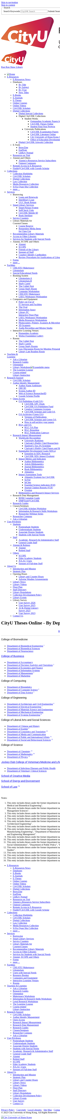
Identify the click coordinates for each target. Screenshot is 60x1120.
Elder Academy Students (30, 558)
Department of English (17, 729)
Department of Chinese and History (23, 726)
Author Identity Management (26, 383)
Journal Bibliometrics (34, 466)
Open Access (19, 398)
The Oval (23, 307)
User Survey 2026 (27, 603)
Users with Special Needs (24, 972)
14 (34, 753)
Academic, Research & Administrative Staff (39, 540)
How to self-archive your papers (39, 422)
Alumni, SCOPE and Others (26, 957)
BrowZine (23, 147)
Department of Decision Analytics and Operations (30, 665)
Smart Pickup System (28, 207)
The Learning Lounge (23, 370)
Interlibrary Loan (26, 200)
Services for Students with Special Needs (32, 239)
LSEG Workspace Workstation (33, 296)
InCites (27, 482)
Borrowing (18, 936)
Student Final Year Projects (42, 126)
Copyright (21, 1110)
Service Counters (21, 218)
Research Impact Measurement (27, 435)
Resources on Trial (21, 155)
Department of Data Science (20, 692)
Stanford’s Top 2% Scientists (37, 446)
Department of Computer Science (22, 690)
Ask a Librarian (20, 359)
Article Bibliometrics (34, 464)
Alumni (22, 244)
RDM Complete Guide (29, 498)
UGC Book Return (27, 202)
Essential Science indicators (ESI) (39, 485)
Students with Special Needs (32, 534)
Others (16, 553)
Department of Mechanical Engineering (25, 712)
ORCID (22, 388)
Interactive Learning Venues (26, 980)
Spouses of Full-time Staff (31, 563)
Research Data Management (26, 1025)
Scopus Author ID (27, 391)
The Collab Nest (26, 286)
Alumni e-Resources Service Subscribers (37, 160)
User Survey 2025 (27, 605)
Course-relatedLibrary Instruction (21, 373)
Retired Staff (24, 550)
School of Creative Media (15, 775)
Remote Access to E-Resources (27, 166)
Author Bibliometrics (34, 461)
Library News (19, 582)
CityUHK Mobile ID (28, 213)
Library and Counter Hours (31, 576)
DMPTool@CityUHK (29, 500)
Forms (16, 260)
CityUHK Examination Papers (44, 132)
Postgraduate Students (29, 527)
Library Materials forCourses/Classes (22, 945)
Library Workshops (22, 367)
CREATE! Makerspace (23, 268)
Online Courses (20, 103)
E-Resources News (21, 79)
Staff (15, 537)
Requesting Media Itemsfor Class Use (30, 229)
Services (11, 192)
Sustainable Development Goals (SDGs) (37, 451)
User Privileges (14, 521)
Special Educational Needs (25, 273)
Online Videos (19, 105)
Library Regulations (22, 592)
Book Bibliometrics (33, 469)
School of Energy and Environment (20, 781)
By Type (23, 90)
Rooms (16, 983)
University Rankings (33, 440)
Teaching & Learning (12, 355)
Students (17, 524)
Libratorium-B (25, 281)
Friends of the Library (29, 249)
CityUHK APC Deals (34, 404)
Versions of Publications (35, 417)
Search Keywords (11, 11)
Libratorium (18, 270)
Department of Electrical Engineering (24, 707)
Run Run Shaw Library (12, 67)
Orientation (18, 364)
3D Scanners (24, 325)
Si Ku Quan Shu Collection (25, 186)
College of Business (12, 656)
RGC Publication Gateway (36, 432)
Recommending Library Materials (28, 234)
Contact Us (18, 616)
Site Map (48, 1110)
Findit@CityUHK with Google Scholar (31, 168)
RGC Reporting (31, 430)
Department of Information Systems (23, 670)
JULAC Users (25, 561)
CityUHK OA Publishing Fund (38, 406)
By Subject (24, 87)
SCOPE (22, 247)
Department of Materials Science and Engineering (30, 709)
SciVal (27, 480)
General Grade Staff (28, 542)
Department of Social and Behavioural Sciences (29, 740)
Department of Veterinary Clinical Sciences (27, 771)
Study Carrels (25, 343)
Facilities (11, 265)
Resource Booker (21, 975)
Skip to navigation (9, 2)
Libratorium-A (25, 278)
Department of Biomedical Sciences (23, 648)
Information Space (27, 309)
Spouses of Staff (26, 252)
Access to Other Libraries (24, 236)
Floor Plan (17, 587)
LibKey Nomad (26, 152)
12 (52, 739)
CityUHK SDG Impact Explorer (39, 456)
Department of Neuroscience (20, 651)
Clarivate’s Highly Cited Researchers (41, 443)
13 (31, 751)
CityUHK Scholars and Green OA (40, 419)
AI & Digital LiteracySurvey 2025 (28, 609)
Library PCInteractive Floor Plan (28, 313)
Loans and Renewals (28, 197)
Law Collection (20, 181)
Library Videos (20, 584)
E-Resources (13, 77)
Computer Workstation (29, 291)
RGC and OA (25, 425)
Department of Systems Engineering (23, 715)
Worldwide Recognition (30, 438)
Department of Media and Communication (26, 734)
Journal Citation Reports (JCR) (38, 487)
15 (29, 756)
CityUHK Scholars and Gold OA (39, 411)
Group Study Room (28, 289)
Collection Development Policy (27, 595)
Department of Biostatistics (19, 687)
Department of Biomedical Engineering (25, 646)
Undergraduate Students (30, 529)
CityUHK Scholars (21, 108)
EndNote (23, 150)
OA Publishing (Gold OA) (31, 401)
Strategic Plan (19, 571)
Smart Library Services (23, 205)
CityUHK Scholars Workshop (32, 508)
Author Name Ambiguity (30, 385)
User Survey (18, 1101)
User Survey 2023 (27, 613)
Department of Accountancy (20, 662)
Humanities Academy (28, 333)
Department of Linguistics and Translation (26, 732)
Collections (12, 171)
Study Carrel (24, 283)
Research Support (15, 377)
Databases (17, 870)
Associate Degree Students (31, 532)
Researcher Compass (22, 516)
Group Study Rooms (28, 346)
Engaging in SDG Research (37, 453)
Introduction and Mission (24, 568)
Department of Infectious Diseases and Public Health (31, 768)
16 (19, 786)
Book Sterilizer (25, 215)
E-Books (17, 95)
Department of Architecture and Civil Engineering (30, 704)
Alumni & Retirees (21, 545)
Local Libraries (35, 1110)
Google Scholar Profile (29, 396)
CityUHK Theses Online (41, 124)
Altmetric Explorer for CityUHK (39, 477)
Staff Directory (20, 589)
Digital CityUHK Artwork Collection (36, 142)
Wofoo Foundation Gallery (31, 336)
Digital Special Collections (31, 113)
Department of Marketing (18, 676)
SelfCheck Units (26, 210)
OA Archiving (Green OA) (31, 414)
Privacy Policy (8, 1110)
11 (51, 736)
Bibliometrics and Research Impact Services (39, 493)
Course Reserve (26, 226)
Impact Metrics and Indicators (32, 459)
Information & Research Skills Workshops (38, 511)
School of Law (9, 786)
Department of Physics (17, 757)
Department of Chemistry (18, 751)
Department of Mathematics (19, 754)
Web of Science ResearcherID (32, 393)
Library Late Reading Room (32, 351)
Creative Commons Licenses (37, 409)
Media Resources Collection (26, 184)
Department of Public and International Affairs (28, 737)
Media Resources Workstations (33, 320)
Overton (28, 490)
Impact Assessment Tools (30, 474)
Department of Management (20, 673)
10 (47, 731)
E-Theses (17, 100)
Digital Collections (21, 111)
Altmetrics (29, 472)
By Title (22, 84)
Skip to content (8, 5)
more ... (16, 189)
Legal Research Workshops (25, 1001)
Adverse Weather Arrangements (33, 579)
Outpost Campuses (27, 163)
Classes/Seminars (21, 1030)
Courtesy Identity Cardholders (32, 255)
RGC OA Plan (31, 427)
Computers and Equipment (25, 978)
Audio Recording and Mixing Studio (35, 328)
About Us (11, 566)
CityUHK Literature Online (43, 134)
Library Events (20, 597)
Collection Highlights (22, 173)
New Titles (24, 92)
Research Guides (20, 362)
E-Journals (18, 98)
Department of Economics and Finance (25, 668)
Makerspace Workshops (24, 996)
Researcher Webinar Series (31, 514)
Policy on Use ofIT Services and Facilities (30, 303)
